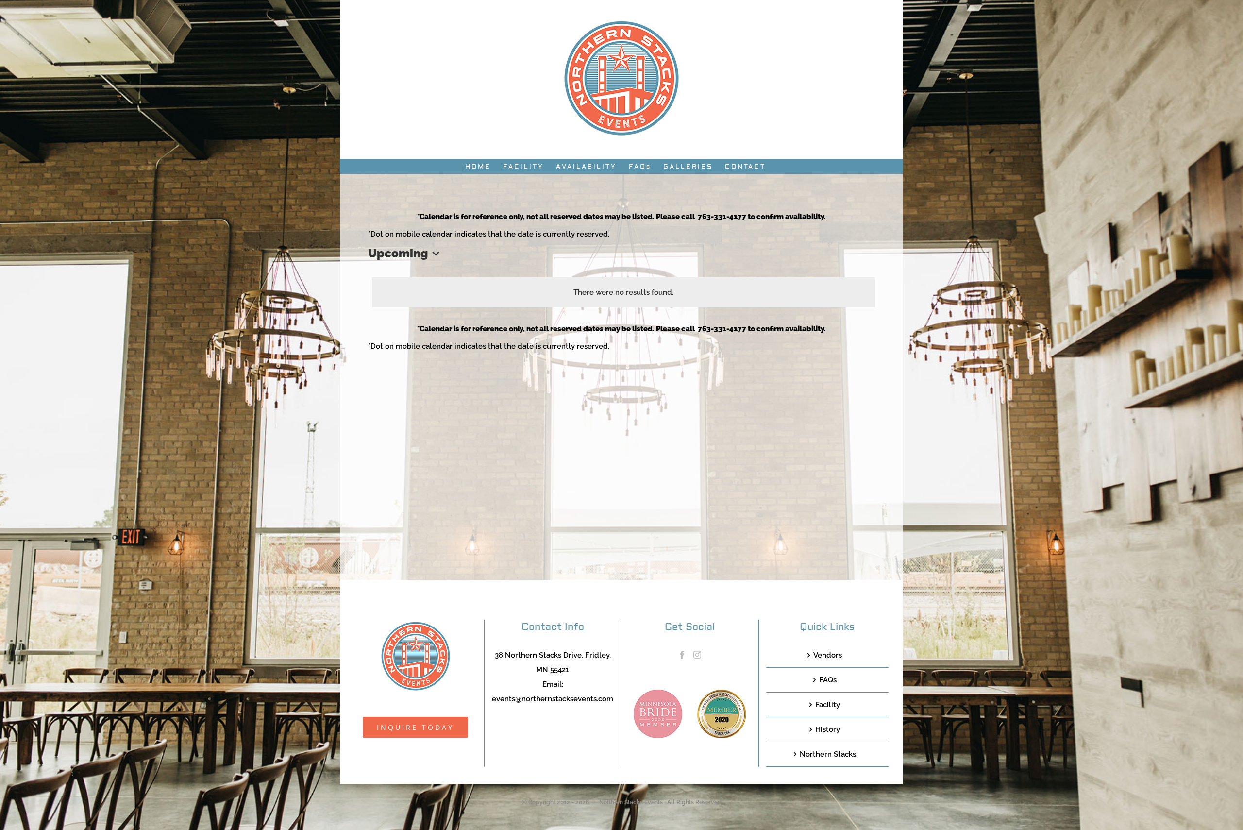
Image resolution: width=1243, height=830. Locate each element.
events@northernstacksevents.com (552, 698)
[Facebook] (682, 655)
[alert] (623, 292)
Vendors (827, 655)
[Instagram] (697, 655)
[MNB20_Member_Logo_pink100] (658, 693)
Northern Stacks (828, 754)
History (827, 729)
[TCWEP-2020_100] (721, 693)
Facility (827, 704)
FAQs (828, 680)
